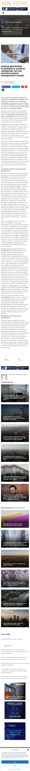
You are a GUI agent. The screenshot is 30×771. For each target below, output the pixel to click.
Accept (15, 762)
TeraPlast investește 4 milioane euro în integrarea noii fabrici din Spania (15, 604)
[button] (28, 750)
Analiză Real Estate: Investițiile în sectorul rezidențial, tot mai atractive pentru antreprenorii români (13, 71)
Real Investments (13, 22)
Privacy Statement (17, 769)
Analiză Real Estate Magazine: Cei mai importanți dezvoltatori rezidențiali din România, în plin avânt (15, 478)
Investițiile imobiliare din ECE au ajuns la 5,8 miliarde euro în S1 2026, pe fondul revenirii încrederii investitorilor (15, 544)
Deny (15, 765)
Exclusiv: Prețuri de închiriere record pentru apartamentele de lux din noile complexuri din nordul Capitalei (14, 438)
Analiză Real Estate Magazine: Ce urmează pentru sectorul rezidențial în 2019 (15, 458)
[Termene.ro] (15, 731)
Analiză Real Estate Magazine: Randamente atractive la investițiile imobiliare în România (14, 418)
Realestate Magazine (10, 82)
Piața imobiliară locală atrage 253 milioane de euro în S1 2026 (13, 624)
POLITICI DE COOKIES (19, 757)
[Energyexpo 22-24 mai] (15, 710)
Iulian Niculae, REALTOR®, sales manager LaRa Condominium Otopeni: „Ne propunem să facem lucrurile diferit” (14, 397)
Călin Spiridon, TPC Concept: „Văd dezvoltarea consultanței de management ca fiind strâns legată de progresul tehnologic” (14, 670)
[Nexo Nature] (15, 691)
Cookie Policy (11, 769)
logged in (10, 639)
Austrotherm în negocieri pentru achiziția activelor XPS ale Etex (13, 524)
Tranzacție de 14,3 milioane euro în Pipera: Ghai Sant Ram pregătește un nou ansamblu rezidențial (14, 584)
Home (2, 26)
